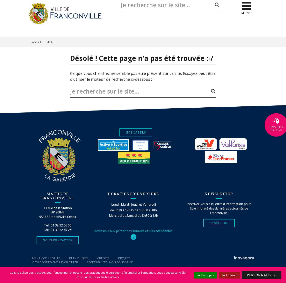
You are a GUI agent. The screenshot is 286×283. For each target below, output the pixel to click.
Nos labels (136, 132)
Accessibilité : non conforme (110, 262)
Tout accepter (205, 275)
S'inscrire (219, 223)
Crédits (103, 258)
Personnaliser (261, 275)
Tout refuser (229, 275)
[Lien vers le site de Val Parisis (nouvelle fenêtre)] (233, 144)
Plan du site (79, 258)
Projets (124, 258)
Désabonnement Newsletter (55, 262)
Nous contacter (58, 240)
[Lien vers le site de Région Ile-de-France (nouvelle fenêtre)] (221, 157)
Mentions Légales (46, 258)
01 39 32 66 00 (61, 225)
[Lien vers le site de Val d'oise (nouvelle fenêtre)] (206, 144)
